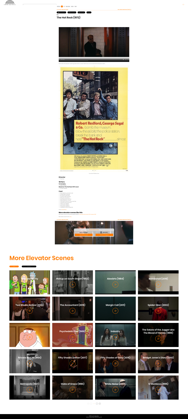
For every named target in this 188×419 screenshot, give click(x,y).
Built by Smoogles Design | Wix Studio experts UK (94, 417)
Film (62, 6)
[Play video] (94, 42)
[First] (88, 404)
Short (76, 6)
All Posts (58, 6)
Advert (72, 6)
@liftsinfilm (105, 232)
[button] (83, 235)
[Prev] (91, 404)
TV (64, 6)
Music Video (68, 6)
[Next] (97, 404)
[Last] (100, 404)
